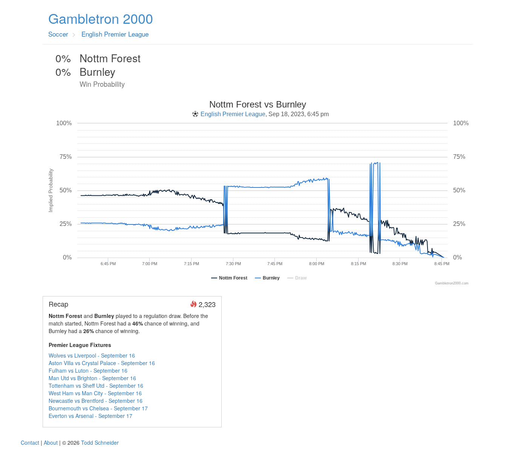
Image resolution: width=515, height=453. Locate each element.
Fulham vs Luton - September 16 (88, 370)
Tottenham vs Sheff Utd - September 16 (96, 385)
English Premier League (233, 114)
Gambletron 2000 (100, 18)
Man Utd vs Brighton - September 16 (92, 378)
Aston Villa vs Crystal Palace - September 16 (102, 363)
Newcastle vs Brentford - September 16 (96, 400)
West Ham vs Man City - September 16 (95, 393)
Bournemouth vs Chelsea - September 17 (98, 408)
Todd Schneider (100, 442)
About (51, 442)
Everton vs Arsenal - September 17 (90, 415)
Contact (30, 442)
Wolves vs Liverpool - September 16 (92, 355)
